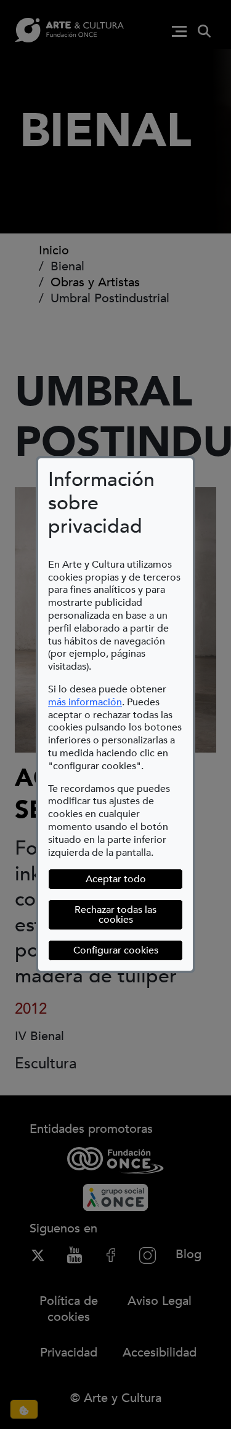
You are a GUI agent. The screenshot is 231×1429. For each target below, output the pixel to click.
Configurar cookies (128, 950)
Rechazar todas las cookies (115, 914)
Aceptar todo (116, 879)
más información (85, 702)
